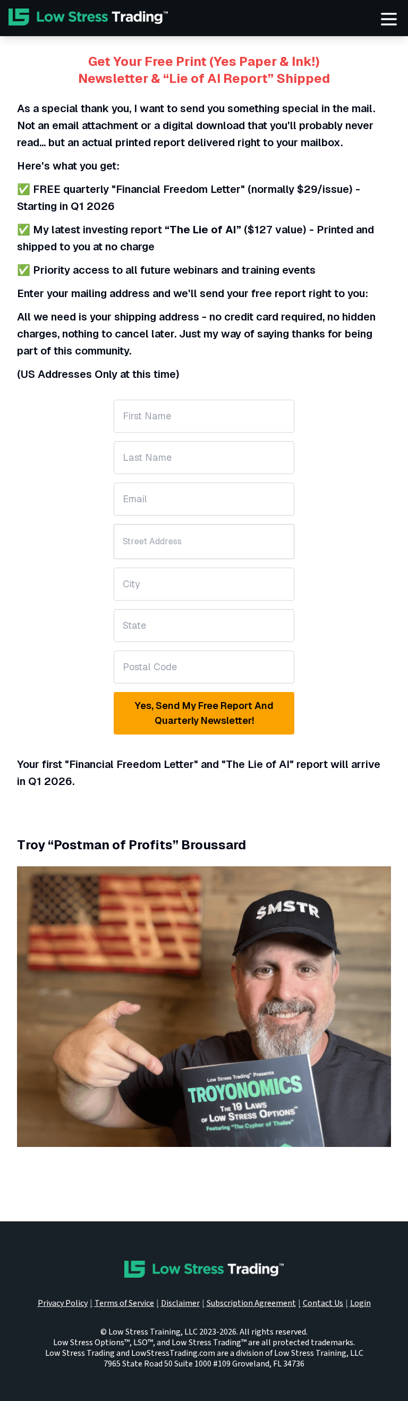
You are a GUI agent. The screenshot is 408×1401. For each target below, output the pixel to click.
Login (360, 1303)
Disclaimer (180, 1303)
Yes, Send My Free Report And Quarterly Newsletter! (204, 713)
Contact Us (323, 1303)
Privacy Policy (63, 1303)
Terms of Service (124, 1303)
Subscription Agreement (251, 1303)
